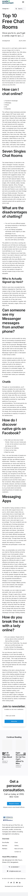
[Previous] (3, 754)
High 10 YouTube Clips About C (7, 756)
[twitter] (11, 882)
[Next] (24, 754)
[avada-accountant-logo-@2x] (8, 1)
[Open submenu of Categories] (9, 9)
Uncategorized (6, 40)
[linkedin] (19, 882)
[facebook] (8, 882)
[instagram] (14, 882)
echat (8, 602)
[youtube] (17, 882)
